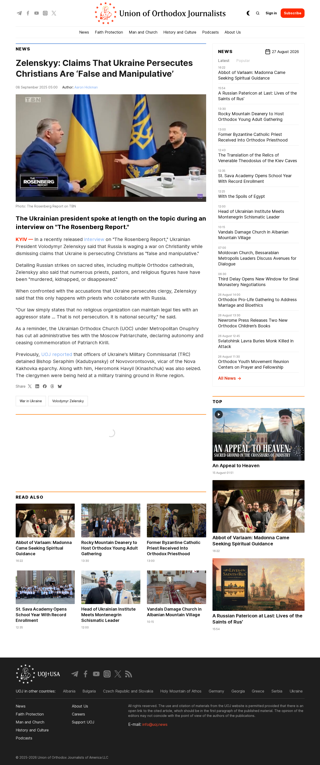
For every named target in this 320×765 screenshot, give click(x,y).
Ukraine (296, 691)
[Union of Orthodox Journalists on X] (53, 13)
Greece (258, 691)
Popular (243, 60)
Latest (223, 60)
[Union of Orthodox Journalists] (160, 13)
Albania (69, 691)
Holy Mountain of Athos (180, 691)
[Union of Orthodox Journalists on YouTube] (36, 13)
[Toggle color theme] (248, 13)
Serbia (277, 691)
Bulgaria (89, 691)
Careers (78, 714)
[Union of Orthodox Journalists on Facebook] (27, 13)
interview (94, 239)
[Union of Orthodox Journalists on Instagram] (45, 13)
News (23, 48)
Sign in (271, 13)
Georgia (238, 691)
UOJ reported (56, 354)
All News (227, 378)
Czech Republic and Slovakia (128, 691)
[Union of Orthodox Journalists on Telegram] (19, 13)
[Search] (257, 13)
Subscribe (292, 13)
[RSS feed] (128, 673)
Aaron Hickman (86, 87)
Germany (216, 691)
